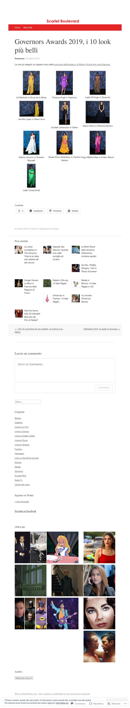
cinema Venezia (22, 444)
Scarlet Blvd (20, 475)
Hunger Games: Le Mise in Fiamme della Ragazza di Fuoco (31, 286)
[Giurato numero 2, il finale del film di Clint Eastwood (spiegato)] (30, 581)
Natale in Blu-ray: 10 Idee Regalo (61, 282)
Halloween (19, 453)
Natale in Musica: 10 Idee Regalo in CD (88, 283)
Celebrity (19, 422)
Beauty (18, 418)
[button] (31, 85)
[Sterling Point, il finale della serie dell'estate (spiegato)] (99, 548)
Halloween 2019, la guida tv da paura (102, 328)
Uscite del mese (22, 484)
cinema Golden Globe (25, 435)
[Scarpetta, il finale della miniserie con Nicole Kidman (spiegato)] (67, 581)
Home (17, 27)
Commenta (103, 387)
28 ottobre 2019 (32, 58)
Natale (18, 466)
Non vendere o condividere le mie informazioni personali (64, 693)
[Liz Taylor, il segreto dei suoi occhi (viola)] (99, 614)
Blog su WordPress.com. (26, 693)
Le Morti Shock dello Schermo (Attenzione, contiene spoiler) (88, 251)
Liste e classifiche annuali (27, 457)
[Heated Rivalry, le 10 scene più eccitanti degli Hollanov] (99, 647)
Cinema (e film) (22, 426)
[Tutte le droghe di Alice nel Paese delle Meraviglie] (62, 548)
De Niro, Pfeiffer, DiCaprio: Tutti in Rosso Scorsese (89, 268)
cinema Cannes (22, 431)
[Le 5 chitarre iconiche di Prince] (62, 614)
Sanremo (19, 471)
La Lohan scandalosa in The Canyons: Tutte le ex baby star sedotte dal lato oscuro (31, 254)
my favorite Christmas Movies (86, 298)
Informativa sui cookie (65, 703)
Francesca (19, 58)
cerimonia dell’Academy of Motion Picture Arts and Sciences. (82, 64)
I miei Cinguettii (22, 501)
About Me (27, 27)
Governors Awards (50, 228)
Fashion (34, 228)
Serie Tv (18, 480)
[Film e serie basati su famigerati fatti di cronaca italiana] (99, 581)
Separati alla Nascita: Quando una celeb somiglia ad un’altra (60, 253)
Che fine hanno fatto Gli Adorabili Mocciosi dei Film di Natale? (32, 315)
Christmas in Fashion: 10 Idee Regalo (60, 298)
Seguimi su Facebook (25, 511)
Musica (18, 462)
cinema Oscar (21, 440)
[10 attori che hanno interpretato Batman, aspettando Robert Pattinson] (30, 614)
